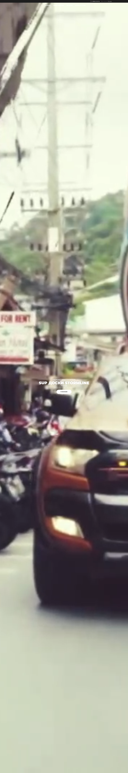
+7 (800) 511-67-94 (96, 1)
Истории (69, 5)
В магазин (64, 391)
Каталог (48, 5)
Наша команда (58, 5)
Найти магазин (80, 5)
